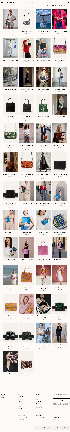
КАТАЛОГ (38, 394)
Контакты (20, 403)
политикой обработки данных (61, 404)
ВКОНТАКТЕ (56, 420)
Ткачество (21, 408)
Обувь (37, 399)
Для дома (38, 403)
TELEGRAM (56, 417)
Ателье (43, 2)
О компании (21, 396)
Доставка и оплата (23, 399)
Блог (19, 406)
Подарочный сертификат (39, 406)
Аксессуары (39, 401)
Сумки (37, 396)
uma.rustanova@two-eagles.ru (44, 417)
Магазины (21, 401)
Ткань (38, 2)
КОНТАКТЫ (39, 415)
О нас (33, 2)
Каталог (27, 2)
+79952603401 (39, 420)
